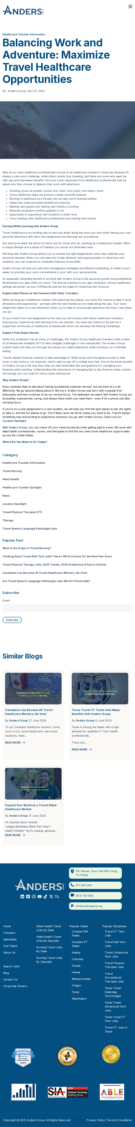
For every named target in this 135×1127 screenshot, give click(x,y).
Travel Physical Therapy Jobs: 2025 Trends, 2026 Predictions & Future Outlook (54, 564)
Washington (79, 998)
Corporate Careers (15, 986)
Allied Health (10, 479)
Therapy (8, 520)
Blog (6, 973)
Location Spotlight (14, 504)
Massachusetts (81, 978)
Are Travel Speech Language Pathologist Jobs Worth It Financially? (46, 581)
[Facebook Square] (28, 897)
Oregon (76, 985)
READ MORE (13, 742)
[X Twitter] (51, 897)
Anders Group (18, 720)
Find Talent (10, 946)
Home (7, 926)
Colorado (77, 959)
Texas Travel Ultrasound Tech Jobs (115, 1006)
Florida (76, 965)
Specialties (10, 939)
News (6, 495)
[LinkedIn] (22, 897)
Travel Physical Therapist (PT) (22, 512)
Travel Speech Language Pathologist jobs (29, 528)
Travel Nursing (12, 471)
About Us (9, 952)
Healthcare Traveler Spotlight (21, 487)
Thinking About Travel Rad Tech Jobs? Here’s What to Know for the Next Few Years (57, 556)
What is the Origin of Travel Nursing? (26, 548)
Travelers (9, 932)
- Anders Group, (15, 91)
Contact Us (10, 979)
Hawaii (76, 972)
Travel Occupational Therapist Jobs (114, 977)
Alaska (76, 952)
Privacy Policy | (96, 1120)
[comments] (57, 897)
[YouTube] (40, 897)
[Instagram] (34, 897)
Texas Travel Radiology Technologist (113, 992)
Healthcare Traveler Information (23, 34)
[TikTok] (45, 897)
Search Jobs (11, 966)
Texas (75, 992)
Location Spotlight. (14, 420)
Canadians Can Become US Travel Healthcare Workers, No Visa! (44, 572)
